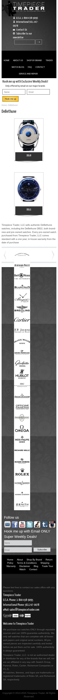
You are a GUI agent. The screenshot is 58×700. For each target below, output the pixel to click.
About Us (18, 60)
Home (6, 60)
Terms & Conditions (27, 563)
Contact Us (21, 29)
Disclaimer (24, 566)
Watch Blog (18, 67)
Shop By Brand (34, 60)
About (20, 559)
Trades (49, 60)
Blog (36, 566)
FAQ (30, 67)
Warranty (11, 566)
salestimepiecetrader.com (24, 609)
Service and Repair (28, 73)
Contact (40, 67)
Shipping (44, 563)
